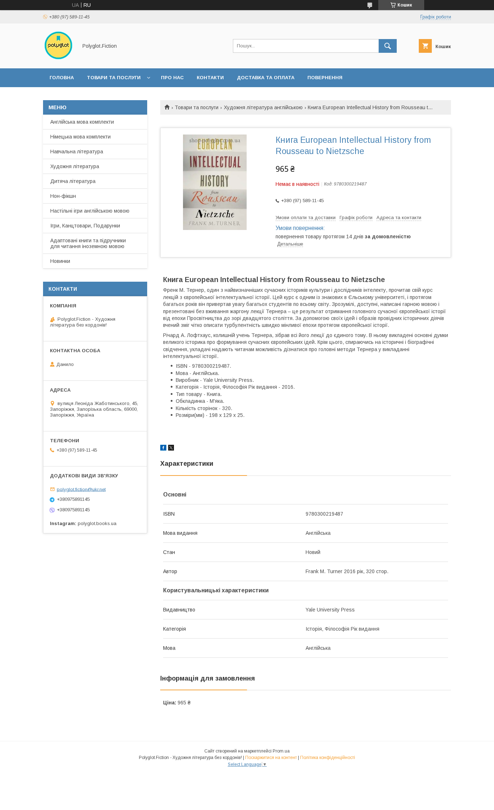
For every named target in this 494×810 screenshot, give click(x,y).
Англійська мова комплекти (82, 122)
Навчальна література (76, 151)
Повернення (324, 77)
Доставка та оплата (265, 77)
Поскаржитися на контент (271, 757)
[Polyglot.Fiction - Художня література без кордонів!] (58, 59)
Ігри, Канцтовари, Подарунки (85, 226)
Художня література (74, 166)
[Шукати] (388, 46)
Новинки (60, 261)
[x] (171, 449)
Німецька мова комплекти (80, 137)
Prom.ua (281, 751)
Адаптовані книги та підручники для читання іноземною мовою (88, 243)
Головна (62, 77)
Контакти (210, 77)
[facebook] (163, 449)
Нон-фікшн (63, 196)
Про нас (172, 77)
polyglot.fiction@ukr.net (81, 489)
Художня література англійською (263, 107)
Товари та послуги (114, 77)
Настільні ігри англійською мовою (89, 211)
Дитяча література (72, 181)
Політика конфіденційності (327, 757)
